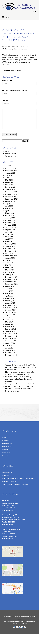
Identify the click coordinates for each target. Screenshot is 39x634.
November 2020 (11, 279)
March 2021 (9, 270)
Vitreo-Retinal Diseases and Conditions (15, 484)
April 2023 (9, 211)
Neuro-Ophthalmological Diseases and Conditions (18, 478)
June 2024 (9, 178)
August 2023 (10, 201)
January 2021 (10, 274)
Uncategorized (15, 71)
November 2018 (11, 336)
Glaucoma (5, 475)
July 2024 (8, 175)
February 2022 (10, 244)
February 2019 (10, 329)
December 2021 (11, 248)
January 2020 (10, 303)
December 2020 (11, 277)
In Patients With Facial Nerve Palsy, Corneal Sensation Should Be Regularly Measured (19, 379)
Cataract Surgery (7, 472)
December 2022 (11, 220)
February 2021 (10, 272)
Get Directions (7, 538)
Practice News (10, 153)
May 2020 (9, 293)
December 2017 (11, 353)
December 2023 (11, 192)
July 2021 (8, 260)
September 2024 (11, 170)
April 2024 (9, 182)
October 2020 (10, 282)
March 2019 (9, 327)
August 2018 (10, 343)
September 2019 (11, 312)
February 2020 (10, 301)
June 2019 (9, 319)
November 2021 (11, 251)
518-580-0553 (10, 508)
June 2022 (9, 234)
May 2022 (9, 237)
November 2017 (11, 355)
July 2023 (8, 204)
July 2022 (8, 232)
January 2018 (10, 350)
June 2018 (9, 348)
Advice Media (30, 621)
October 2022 (10, 225)
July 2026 (8, 166)
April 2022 (9, 239)
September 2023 (11, 199)
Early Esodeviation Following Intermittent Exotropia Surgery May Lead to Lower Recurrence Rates (20, 388)
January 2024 (10, 189)
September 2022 (11, 227)
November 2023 (11, 194)
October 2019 (10, 310)
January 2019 (10, 331)
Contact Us (6, 456)
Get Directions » (7, 510)
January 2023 (10, 218)
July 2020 (8, 289)
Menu (6, 17)
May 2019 (9, 322)
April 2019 (9, 324)
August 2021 (10, 258)
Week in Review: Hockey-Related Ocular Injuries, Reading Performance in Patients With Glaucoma (20, 367)
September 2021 (11, 256)
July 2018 (8, 345)
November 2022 (11, 222)
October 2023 (10, 196)
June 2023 (9, 206)
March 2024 (9, 185)
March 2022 (9, 241)
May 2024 (9, 180)
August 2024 (10, 173)
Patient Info (6, 453)
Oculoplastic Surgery (9, 481)
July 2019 (8, 317)
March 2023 (9, 213)
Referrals (5, 450)
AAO (7, 151)
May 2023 (9, 208)
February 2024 (10, 187)
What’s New (6, 440)
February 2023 (10, 215)
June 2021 (9, 263)
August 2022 (10, 230)
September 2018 (11, 341)
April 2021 (9, 267)
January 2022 (10, 246)
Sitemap (24, 623)
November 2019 (11, 308)
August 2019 (10, 315)
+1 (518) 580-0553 (11, 536)
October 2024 (10, 168)
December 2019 (11, 305)
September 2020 (11, 284)
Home (4, 437)
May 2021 (9, 265)
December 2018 (11, 334)
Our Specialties (7, 447)
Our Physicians (7, 443)
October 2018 (10, 338)
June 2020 (9, 291)
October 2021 (10, 253)
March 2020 (9, 298)
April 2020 (9, 296)
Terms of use (15, 623)
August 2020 (10, 286)
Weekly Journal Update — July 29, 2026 (19, 384)
